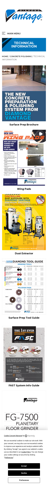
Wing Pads (24, 189)
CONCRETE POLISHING (21, 56)
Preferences (24, 480)
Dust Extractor (24, 253)
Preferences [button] (9, 458)
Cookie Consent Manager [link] (13, 436)
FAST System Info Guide (24, 385)
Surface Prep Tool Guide (24, 317)
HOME (5, 56)
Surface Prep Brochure (24, 124)
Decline (24, 473)
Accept (24, 466)
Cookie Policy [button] (26, 452)
